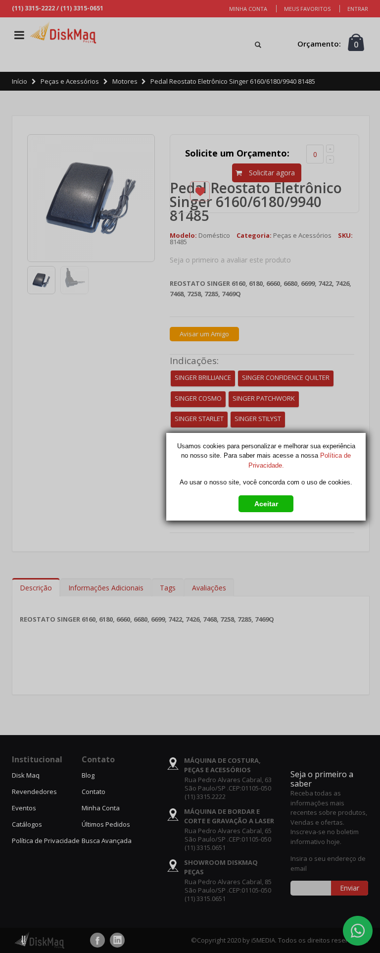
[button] (266, 501)
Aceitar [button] (266, 504)
